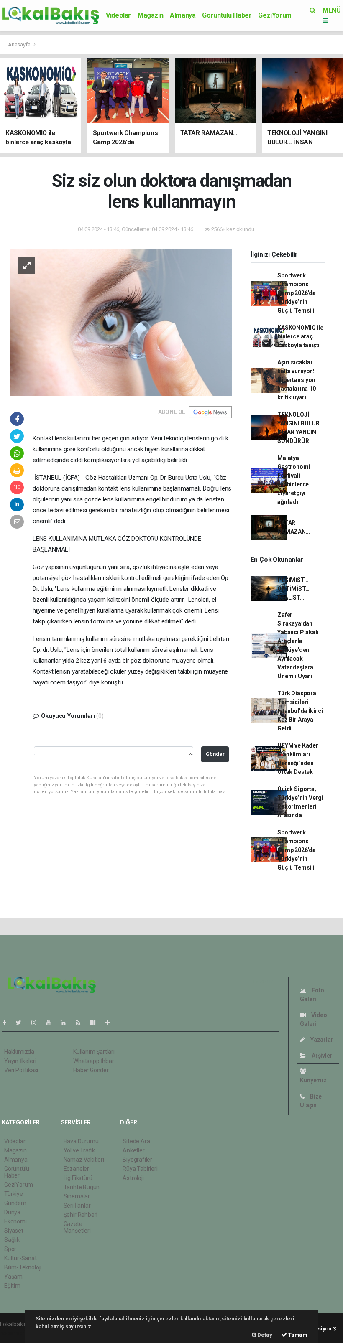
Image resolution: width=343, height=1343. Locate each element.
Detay (264, 1335)
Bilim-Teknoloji (22, 1267)
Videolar (118, 15)
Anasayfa (19, 44)
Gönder (215, 754)
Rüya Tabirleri (140, 1168)
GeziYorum (274, 15)
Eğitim (12, 1285)
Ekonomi (15, 1221)
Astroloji (133, 1178)
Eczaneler (76, 1168)
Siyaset (13, 1230)
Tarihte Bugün (82, 1187)
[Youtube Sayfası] (52, 1022)
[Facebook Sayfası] (8, 1022)
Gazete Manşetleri (77, 1227)
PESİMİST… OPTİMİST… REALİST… (293, 589)
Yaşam (13, 1276)
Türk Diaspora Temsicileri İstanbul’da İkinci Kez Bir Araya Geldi (300, 711)
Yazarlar (321, 1039)
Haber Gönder (91, 1070)
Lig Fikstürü (78, 1178)
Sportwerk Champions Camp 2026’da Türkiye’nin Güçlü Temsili (296, 293)
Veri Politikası (21, 1070)
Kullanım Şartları (94, 1051)
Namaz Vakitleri (84, 1159)
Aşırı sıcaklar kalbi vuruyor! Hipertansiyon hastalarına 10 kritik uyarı (296, 380)
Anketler (133, 1150)
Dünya (12, 1212)
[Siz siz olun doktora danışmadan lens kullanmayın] (121, 321)
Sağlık (12, 1239)
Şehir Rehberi (81, 1214)
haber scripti (16, 1333)
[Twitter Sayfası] (22, 1022)
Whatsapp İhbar (93, 1061)
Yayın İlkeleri (20, 1061)
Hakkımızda (19, 1051)
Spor (10, 1249)
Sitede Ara (136, 1141)
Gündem (15, 1203)
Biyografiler (137, 1159)
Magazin (150, 15)
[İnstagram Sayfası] (37, 1022)
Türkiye (13, 1193)
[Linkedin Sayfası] (66, 1022)
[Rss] (81, 1022)
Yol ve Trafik (79, 1150)
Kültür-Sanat (20, 1258)
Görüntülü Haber (226, 15)
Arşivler (321, 1055)
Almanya (182, 15)
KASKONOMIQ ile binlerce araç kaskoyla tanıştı (300, 336)
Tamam (297, 1335)
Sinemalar (77, 1196)
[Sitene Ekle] (111, 1022)
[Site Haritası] (96, 1022)
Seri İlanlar (77, 1205)
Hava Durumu (81, 1141)
